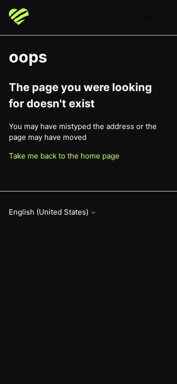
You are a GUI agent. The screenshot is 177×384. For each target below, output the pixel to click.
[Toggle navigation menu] (150, 18)
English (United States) (49, 212)
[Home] (19, 17)
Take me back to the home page (64, 155)
